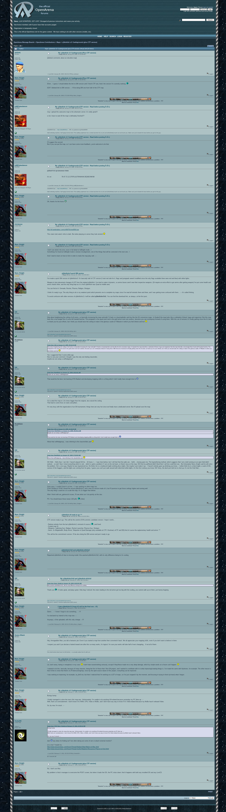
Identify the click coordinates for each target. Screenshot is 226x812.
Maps (59, 42)
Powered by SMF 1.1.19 (103, 808)
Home (99, 36)
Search (112, 36)
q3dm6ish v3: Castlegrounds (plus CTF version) (79, 42)
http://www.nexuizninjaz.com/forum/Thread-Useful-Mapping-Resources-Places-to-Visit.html (78, 749)
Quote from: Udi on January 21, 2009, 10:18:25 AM (61, 429)
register (210, 7)
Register (127, 36)
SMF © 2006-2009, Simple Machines (121, 808)
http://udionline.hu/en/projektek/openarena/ (59, 334)
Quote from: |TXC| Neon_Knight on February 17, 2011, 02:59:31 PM (66, 726)
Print (210, 46)
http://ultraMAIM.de (62, 129)
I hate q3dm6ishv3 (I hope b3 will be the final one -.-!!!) (77, 606)
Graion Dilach (20, 635)
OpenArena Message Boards (24, 42)
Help (106, 36)
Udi (16, 312)
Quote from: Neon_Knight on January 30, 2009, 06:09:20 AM (64, 583)
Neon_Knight (19, 78)
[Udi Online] (16, 336)
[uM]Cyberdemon (21, 106)
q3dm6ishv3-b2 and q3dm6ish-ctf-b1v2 (76, 550)
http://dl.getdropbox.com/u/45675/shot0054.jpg (63, 230)
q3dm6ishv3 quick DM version (73, 273)
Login (119, 36)
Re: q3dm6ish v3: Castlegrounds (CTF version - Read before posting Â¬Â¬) (82, 107)
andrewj (17, 52)
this (138, 102)
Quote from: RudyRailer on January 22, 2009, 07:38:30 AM (64, 455)
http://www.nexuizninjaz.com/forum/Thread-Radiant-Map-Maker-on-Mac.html (73, 747)
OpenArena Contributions (45, 42)
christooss (18, 224)
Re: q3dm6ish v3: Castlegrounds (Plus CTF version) (77, 53)
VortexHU (18, 721)
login (204, 7)
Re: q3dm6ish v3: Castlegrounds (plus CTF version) (77, 312)
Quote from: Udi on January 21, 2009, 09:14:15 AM (61, 345)
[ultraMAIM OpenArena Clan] (16, 133)
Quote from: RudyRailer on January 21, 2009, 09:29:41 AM (64, 372)
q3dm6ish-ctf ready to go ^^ (72, 515)
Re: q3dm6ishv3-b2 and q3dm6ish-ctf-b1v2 (75, 578)
